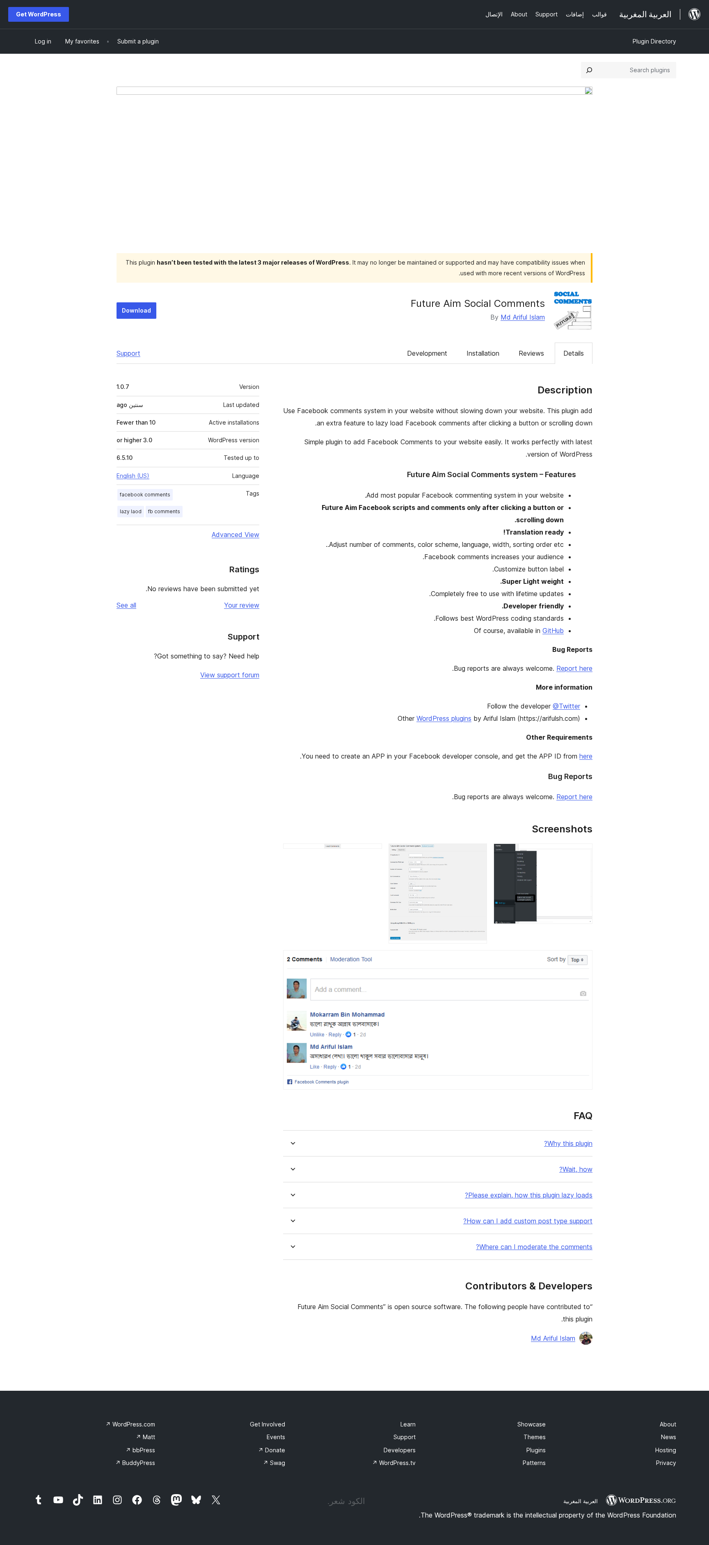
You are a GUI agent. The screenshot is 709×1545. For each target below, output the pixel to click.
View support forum (229, 675)
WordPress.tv (394, 1462)
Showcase (531, 1424)
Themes (535, 1436)
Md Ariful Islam (523, 317)
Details (573, 353)
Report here (574, 668)
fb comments (164, 511)
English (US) (133, 475)
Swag (274, 1462)
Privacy (666, 1462)
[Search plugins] (589, 70)
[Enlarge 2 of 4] (476, 854)
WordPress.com (130, 1424)
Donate (271, 1450)
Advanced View (235, 534)
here (585, 756)
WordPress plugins (443, 718)
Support (128, 353)
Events (276, 1436)
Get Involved (267, 1424)
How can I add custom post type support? (527, 1221)
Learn (408, 1424)
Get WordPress (38, 14)
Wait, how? (575, 1169)
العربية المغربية (580, 1501)
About (668, 1424)
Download (136, 310)
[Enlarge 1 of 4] (581, 854)
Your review (241, 605)
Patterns (534, 1462)
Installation (483, 353)
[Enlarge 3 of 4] (371, 854)
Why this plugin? (568, 1143)
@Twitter (566, 706)
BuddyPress (135, 1462)
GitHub (553, 630)
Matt (145, 1436)
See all (126, 605)
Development (427, 353)
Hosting (665, 1450)
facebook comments (145, 494)
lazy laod (131, 511)
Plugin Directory (654, 41)
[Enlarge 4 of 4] (581, 961)
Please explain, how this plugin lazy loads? (528, 1195)
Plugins (536, 1450)
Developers (400, 1450)
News (668, 1436)
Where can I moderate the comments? (534, 1247)
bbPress (140, 1450)
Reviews (531, 353)
